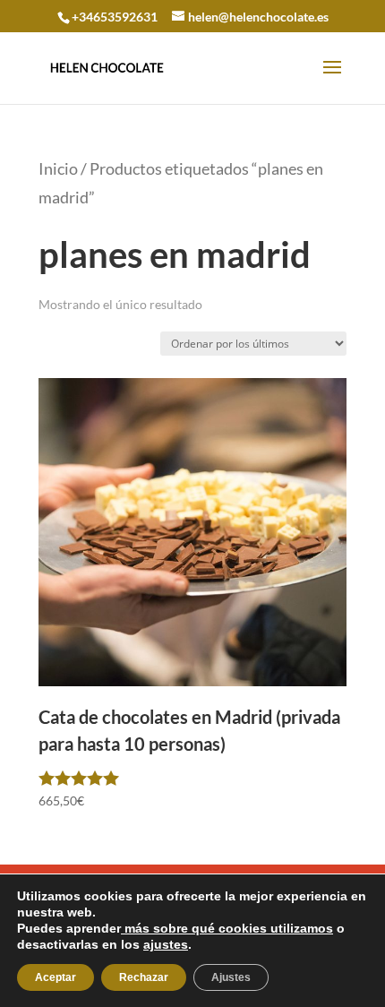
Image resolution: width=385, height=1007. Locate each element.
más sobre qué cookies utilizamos (227, 928)
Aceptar (55, 977)
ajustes (165, 944)
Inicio (58, 168)
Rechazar (143, 977)
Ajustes (231, 977)
